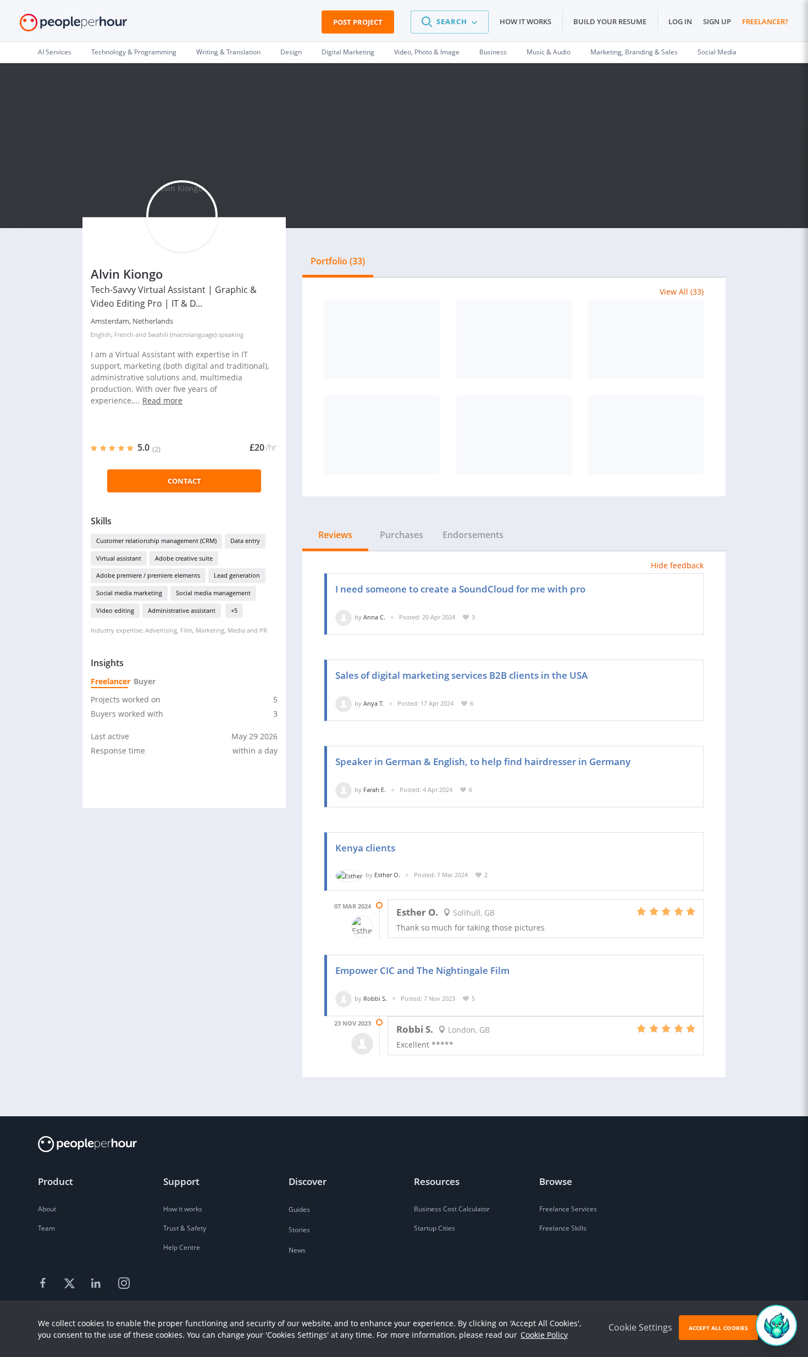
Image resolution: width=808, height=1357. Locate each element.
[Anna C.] (343, 617)
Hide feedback (677, 565)
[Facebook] (44, 1284)
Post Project (358, 22)
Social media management (213, 593)
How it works (525, 21)
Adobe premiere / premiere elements (148, 575)
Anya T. (373, 703)
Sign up (717, 21)
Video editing (115, 610)
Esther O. (387, 875)
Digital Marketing (348, 52)
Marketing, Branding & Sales (634, 52)
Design (291, 52)
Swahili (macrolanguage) (182, 334)
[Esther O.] (349, 875)
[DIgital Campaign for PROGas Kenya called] (646, 339)
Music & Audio (549, 52)
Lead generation (237, 575)
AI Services (54, 52)
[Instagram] (123, 1284)
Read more (162, 400)
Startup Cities (434, 1228)
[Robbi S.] (343, 998)
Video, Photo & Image (427, 52)
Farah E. (374, 789)
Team (46, 1228)
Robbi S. (375, 998)
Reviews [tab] (335, 535)
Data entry (245, 540)
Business (493, 52)
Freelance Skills (562, 1228)
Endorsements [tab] (472, 535)
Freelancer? (765, 21)
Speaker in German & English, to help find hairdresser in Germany (482, 761)
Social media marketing (129, 593)
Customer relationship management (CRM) (156, 540)
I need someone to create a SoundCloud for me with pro (460, 589)
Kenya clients (365, 847)
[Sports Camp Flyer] (514, 339)
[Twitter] (71, 1284)
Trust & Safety (184, 1228)
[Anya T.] (343, 703)
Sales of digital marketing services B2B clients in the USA (461, 675)
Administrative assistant (181, 610)
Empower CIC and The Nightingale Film (422, 970)
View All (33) (682, 291)
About (47, 1209)
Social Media (717, 52)
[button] (450, 22)
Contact (184, 481)
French (124, 334)
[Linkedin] (97, 1284)
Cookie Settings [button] (640, 1327)
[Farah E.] (343, 789)
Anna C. (374, 617)
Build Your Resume (609, 21)
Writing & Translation (228, 52)
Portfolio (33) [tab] (338, 261)
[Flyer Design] (514, 435)
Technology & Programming (133, 52)
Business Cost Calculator (452, 1209)
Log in (680, 21)
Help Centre (181, 1247)
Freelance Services (568, 1209)
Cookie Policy (544, 1335)
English (101, 334)
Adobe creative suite (184, 558)
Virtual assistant (118, 558)
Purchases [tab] (401, 535)
